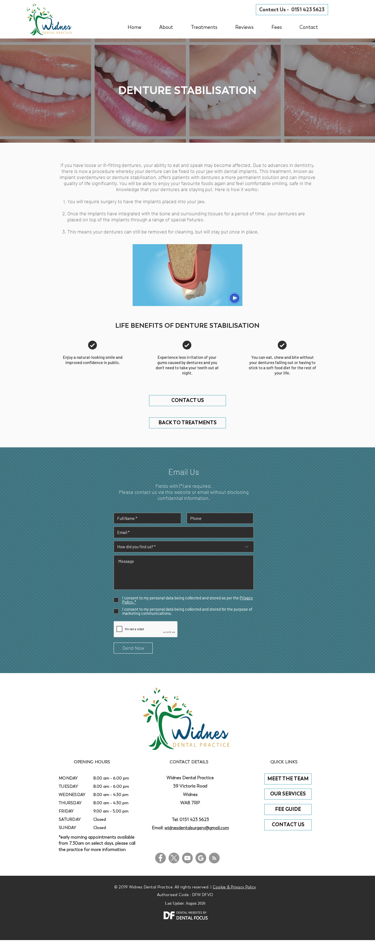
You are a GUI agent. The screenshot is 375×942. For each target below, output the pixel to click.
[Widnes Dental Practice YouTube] (187, 858)
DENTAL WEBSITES (189, 912)
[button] (276, 27)
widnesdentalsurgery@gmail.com (196, 827)
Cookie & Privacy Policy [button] (234, 887)
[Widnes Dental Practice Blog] (214, 858)
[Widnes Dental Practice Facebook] (160, 858)
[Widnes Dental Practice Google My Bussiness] (200, 858)
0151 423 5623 (194, 819)
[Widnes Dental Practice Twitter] (174, 858)
